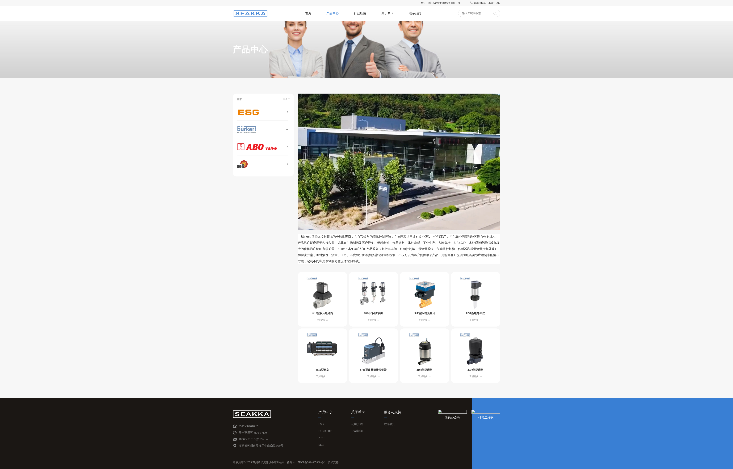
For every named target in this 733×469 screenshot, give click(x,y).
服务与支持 (392, 412)
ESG (321, 424)
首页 (308, 13)
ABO (321, 437)
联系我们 (415, 13)
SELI (321, 444)
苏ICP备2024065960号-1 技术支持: (318, 462)
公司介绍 (357, 424)
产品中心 (332, 13)
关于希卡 (387, 13)
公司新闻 (357, 431)
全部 (239, 99)
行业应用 (360, 13)
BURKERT (325, 431)
